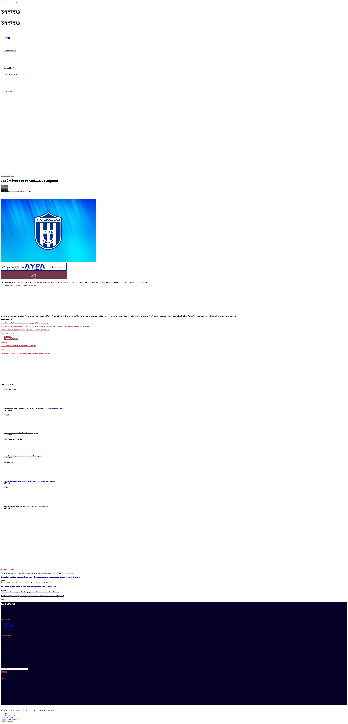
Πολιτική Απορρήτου (11, 720)
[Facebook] (1, 639)
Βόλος (7, 38)
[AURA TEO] (34, 270)
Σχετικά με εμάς (9, 716)
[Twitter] (1, 644)
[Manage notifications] (3, 720)
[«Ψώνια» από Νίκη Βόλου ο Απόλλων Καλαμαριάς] (18, 422)
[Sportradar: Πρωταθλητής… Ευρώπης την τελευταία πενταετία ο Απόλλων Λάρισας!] (30, 592)
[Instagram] (1, 648)
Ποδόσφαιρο (10, 51)
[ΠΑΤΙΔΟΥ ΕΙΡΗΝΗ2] (8, 333)
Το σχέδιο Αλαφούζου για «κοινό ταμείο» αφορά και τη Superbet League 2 (29, 481)
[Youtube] (1, 652)
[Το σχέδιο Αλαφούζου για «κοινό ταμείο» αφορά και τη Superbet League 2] (18, 470)
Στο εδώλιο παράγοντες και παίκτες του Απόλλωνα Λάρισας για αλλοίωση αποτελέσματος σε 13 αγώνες (40, 577)
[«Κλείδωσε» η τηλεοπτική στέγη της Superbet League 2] (18, 446)
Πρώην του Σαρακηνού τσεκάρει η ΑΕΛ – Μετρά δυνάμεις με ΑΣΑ (26, 506)
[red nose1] (34, 279)
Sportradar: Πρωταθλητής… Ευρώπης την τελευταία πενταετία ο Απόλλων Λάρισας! (32, 596)
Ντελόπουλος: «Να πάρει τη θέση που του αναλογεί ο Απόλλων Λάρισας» (28, 586)
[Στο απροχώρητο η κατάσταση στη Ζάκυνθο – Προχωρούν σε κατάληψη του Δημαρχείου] (18, 398)
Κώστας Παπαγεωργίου (17, 191)
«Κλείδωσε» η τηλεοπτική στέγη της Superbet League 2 (23, 456)
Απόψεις (8, 91)
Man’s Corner (10, 74)
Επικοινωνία (8, 722)
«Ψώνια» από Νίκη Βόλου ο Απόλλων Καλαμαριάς (21, 433)
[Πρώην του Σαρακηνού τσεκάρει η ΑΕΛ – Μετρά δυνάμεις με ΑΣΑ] (18, 495)
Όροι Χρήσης (8, 718)
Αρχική (6, 714)
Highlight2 (8, 337)
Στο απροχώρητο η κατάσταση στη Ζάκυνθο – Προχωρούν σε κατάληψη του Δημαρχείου (34, 409)
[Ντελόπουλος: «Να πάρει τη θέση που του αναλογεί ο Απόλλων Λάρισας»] (26, 582)
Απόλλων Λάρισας (7, 176)
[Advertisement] (34, 301)
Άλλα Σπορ (9, 68)
